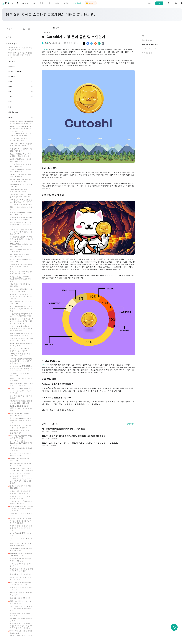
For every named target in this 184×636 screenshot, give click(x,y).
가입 (159, 3)
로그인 (150, 3)
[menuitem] (19, 48)
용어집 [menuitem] (8, 37)
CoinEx (45, 365)
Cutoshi (45, 49)
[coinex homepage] (8, 3)
